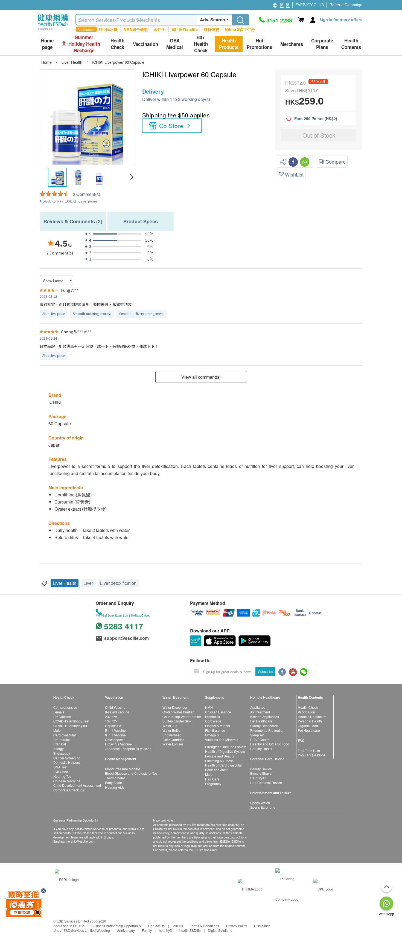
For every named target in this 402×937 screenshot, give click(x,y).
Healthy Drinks (261, 748)
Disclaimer (262, 925)
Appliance (257, 707)
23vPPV (111, 716)
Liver (88, 583)
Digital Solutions (220, 930)
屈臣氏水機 (108, 29)
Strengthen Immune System (225, 746)
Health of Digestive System (225, 751)
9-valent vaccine (117, 712)
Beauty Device (261, 769)
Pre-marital (61, 739)
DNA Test (60, 767)
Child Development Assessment (77, 785)
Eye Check (61, 771)
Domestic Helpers (66, 762)
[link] (67, 878)
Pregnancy (213, 783)
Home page (47, 43)
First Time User (309, 750)
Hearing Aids (114, 787)
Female (59, 712)
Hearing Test (62, 776)
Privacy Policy (236, 925)
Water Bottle (171, 730)
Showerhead (172, 735)
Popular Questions (311, 755)
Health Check (308, 707)
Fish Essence (215, 730)
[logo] (53, 30)
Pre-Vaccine (62, 716)
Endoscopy (61, 753)
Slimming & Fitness (219, 760)
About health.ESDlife (68, 925)
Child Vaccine (115, 707)
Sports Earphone (262, 807)
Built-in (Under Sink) (177, 721)
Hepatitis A (113, 725)
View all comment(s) (201, 377)
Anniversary (126, 930)
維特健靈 (211, 29)
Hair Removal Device (266, 782)
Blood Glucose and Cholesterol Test (131, 773)
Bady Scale (113, 782)
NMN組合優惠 (136, 29)
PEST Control (260, 739)
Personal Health (310, 721)
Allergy (58, 748)
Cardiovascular (64, 735)
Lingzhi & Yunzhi (217, 725)
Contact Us (156, 925)
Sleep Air (257, 735)
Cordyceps (213, 721)
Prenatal (59, 744)
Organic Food (308, 725)
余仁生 (159, 29)
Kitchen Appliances (264, 716)
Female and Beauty (219, 756)
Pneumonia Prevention (267, 730)
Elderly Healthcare (264, 725)
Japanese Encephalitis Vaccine (128, 748)
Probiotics (212, 716)
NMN (209, 707)
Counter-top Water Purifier (181, 716)
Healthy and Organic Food (269, 744)
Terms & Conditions (204, 925)
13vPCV (111, 721)
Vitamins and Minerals (221, 739)
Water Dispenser (174, 707)
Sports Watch (260, 802)
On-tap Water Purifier (178, 712)
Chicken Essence (218, 712)
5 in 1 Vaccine (115, 730)
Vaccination (306, 712)
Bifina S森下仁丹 (240, 29)
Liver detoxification (118, 583)
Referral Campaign (346, 4)
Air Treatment (260, 712)
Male (57, 730)
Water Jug (169, 725)
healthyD (165, 930)
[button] (131, 177)
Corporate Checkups (68, 790)
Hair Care (212, 779)
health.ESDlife (190, 930)
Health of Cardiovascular (223, 765)
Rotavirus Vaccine (118, 744)
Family (147, 930)
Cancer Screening (66, 758)
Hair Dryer (258, 778)
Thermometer (115, 778)
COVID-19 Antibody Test (71, 721)
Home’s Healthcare (312, 716)
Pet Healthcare (261, 721)
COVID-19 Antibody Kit (70, 725)
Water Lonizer (172, 744)
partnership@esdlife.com (77, 841)
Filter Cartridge (173, 739)
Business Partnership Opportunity (116, 925)
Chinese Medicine (66, 781)
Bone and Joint (216, 769)
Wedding (103, 930)
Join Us (177, 925)
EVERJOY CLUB (309, 4)
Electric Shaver (261, 773)
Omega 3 (212, 735)
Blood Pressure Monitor (122, 769)
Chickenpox (114, 739)
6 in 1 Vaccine (115, 735)
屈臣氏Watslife (184, 29)
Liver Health (64, 583)
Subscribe (265, 671)
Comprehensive (65, 707)
